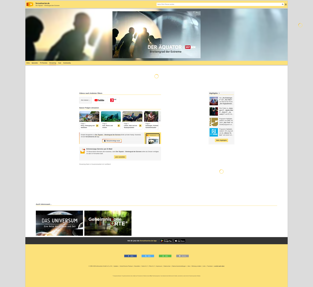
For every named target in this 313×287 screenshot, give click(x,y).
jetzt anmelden (120, 157)
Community (67, 63)
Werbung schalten (196, 266)
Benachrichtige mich (113, 141)
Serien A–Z (144, 266)
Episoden (35, 63)
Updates (116, 266)
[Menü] (285, 4)
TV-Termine (43, 63)
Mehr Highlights (221, 140)
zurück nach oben (219, 266)
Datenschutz (167, 266)
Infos (28, 63)
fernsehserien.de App (148, 241)
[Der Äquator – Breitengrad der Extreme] (152, 138)
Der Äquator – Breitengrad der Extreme (47, 5)
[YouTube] (99, 100)
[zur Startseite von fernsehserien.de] (30, 4)
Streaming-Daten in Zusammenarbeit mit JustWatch (95, 164)
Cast (59, 63)
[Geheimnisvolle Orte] (108, 223)
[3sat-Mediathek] (113, 100)
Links (204, 266)
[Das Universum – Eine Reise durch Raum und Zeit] (59, 223)
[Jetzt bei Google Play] (166, 241)
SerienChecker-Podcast (126, 266)
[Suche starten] (282, 4)
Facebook (210, 266)
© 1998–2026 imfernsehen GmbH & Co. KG (100, 266)
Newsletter (137, 266)
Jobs (188, 266)
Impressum (159, 266)
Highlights (213, 93)
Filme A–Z (151, 266)
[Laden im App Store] (180, 241)
